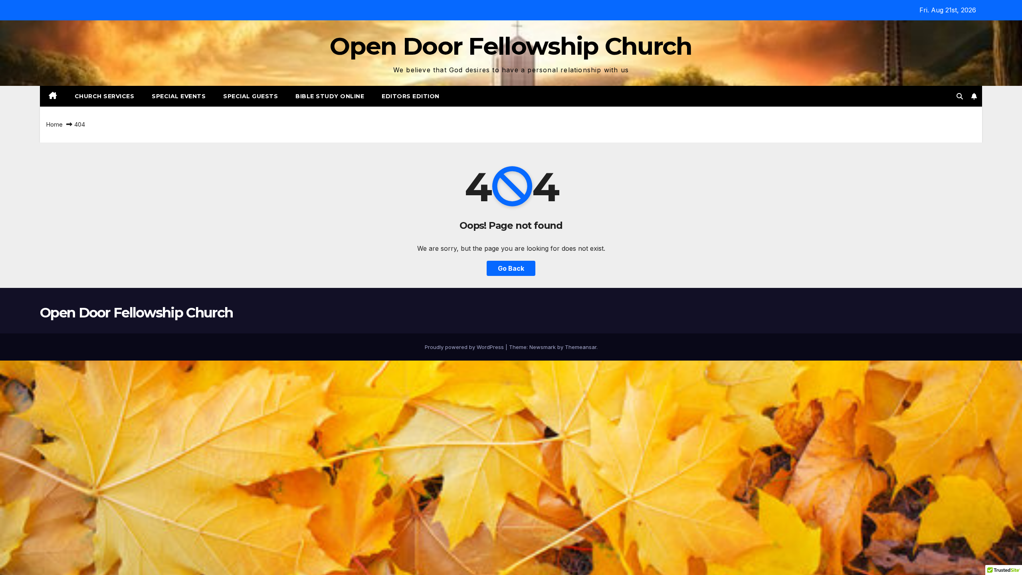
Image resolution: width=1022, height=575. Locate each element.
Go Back (511, 268)
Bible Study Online (329, 96)
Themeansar (580, 347)
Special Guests (250, 96)
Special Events (179, 96)
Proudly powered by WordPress (465, 347)
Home (54, 124)
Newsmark (542, 347)
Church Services (105, 96)
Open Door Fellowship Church (511, 46)
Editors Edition (411, 96)
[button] (960, 96)
